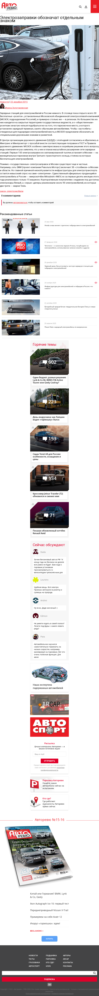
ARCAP (66, 959)
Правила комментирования (62, 994)
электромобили (15, 191)
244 (10, 281)
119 (10, 240)
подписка (49, 979)
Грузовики (34, 962)
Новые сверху (90, 196)
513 (10, 261)
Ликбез (6, 261)
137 (11, 321)
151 (11, 220)
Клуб (48, 966)
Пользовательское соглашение (38, 994)
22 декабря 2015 (19, 102)
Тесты (32, 959)
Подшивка (51, 955)
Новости (4, 102)
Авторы (67, 955)
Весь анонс (36, 931)
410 (11, 301)
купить (49, 938)
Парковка (51, 959)
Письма (6, 240)
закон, (3, 191)
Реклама (67, 966)
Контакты (68, 962)
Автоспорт (34, 966)
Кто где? (50, 962)
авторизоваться (20, 203)
